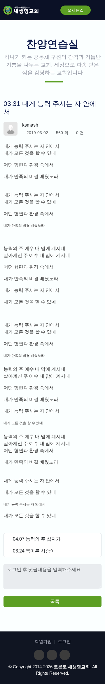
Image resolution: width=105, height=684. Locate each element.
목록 (54, 601)
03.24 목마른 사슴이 (34, 550)
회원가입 (43, 641)
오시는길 (75, 10)
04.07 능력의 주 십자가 (37, 539)
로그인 (64, 641)
